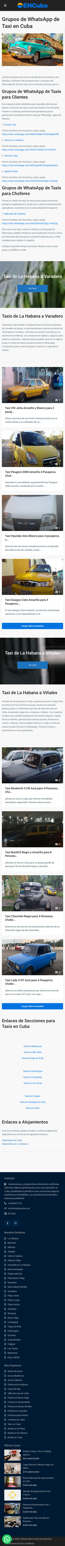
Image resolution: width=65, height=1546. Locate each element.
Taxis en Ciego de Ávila (33, 1058)
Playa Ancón (14, 1304)
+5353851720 (15, 1203)
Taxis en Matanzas (32, 1046)
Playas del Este (15, 1273)
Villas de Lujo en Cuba (18, 1393)
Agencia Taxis (11, 171)
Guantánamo (14, 1339)
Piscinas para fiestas (18, 1415)
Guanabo (12, 1282)
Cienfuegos (13, 1331)
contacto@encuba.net (19, 1208)
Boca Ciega (13, 1317)
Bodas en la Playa (16, 1428)
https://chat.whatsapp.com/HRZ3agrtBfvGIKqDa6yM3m (30, 165)
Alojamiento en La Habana (15, 1144)
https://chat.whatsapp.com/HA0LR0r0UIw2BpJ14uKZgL (30, 181)
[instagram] (15, 1223)
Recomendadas (15, 1269)
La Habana (13, 1238)
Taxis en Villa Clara (33, 1052)
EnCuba (12, 1213)
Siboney (11, 1247)
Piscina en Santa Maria (19, 1402)
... (41, 422)
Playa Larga (13, 1300)
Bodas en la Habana (17, 1433)
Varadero (12, 1291)
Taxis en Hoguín (32, 1096)
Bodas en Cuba (15, 1437)
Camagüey (13, 1322)
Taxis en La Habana (14, 140)
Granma (12, 1335)
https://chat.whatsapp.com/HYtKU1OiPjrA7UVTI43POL (29, 149)
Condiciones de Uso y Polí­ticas (19, 1543)
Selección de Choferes (15, 214)
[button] (7, 1539)
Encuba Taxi (10, 124)
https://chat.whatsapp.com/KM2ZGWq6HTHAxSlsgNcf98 (30, 134)
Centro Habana (15, 1256)
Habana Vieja (14, 1260)
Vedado (11, 1251)
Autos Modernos (16, 1376)
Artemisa (12, 1309)
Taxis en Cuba (11, 155)
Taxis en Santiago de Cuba (32, 1102)
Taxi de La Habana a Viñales (29, 692)
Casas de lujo (14, 1389)
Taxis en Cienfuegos (32, 1071)
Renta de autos (15, 1371)
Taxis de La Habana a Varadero (32, 316)
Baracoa (12, 1313)
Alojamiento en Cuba (12, 1140)
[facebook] (7, 1223)
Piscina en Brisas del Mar (20, 1406)
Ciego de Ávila (14, 1326)
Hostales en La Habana (19, 1265)
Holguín (11, 1344)
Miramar (12, 1243)
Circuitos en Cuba (16, 1419)
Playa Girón (13, 1295)
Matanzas (13, 1353)
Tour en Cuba (14, 1424)
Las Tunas (13, 1348)
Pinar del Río (14, 1357)
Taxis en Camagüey (32, 1077)
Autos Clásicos (15, 1380)
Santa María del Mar (17, 1287)
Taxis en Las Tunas (32, 1083)
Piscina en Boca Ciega (18, 1397)
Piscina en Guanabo (17, 1411)
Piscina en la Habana (18, 1384)
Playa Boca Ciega (16, 1278)
